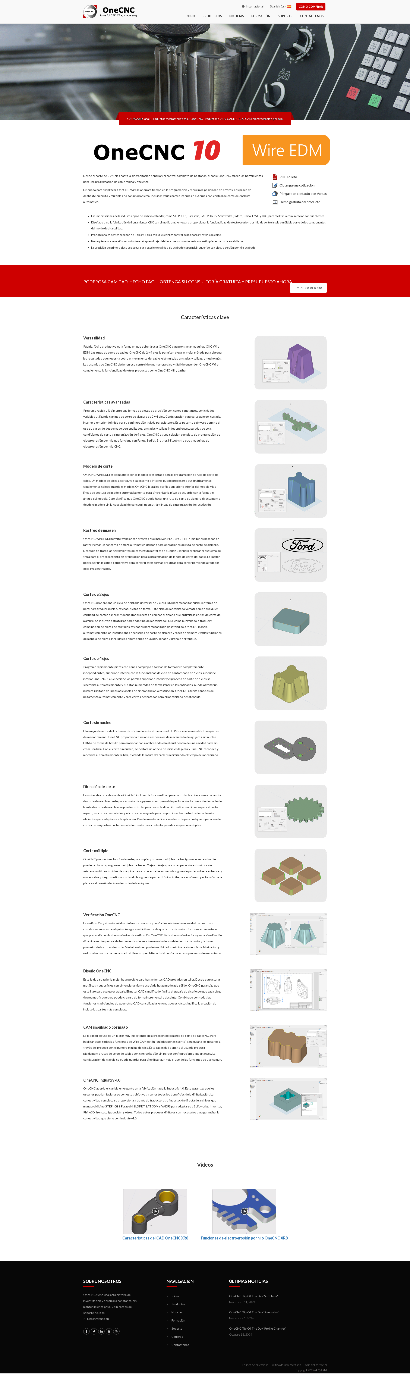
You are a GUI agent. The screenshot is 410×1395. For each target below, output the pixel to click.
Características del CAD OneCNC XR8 (155, 1238)
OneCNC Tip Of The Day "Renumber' (254, 1312)
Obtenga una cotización (297, 185)
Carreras (175, 1336)
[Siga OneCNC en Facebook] (86, 1331)
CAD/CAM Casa (138, 118)
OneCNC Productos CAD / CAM (212, 118)
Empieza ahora (308, 288)
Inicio (173, 1296)
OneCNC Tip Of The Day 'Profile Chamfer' (257, 1328)
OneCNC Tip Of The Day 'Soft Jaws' (253, 1296)
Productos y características (169, 118)
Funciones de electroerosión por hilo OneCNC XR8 (244, 1238)
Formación (260, 16)
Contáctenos (312, 16)
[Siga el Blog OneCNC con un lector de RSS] (116, 1331)
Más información (96, 1318)
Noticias (236, 16)
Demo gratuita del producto (300, 202)
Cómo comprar (311, 6)
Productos (212, 16)
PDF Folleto (288, 177)
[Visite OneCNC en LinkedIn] (101, 1331)
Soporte (285, 16)
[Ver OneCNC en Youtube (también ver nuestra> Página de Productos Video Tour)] (109, 1331)
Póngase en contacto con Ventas (303, 193)
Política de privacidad (255, 1365)
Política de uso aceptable (286, 1365)
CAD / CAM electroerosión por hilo (259, 118)
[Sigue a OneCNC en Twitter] (94, 1331)
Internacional (254, 6)
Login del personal (315, 1365)
